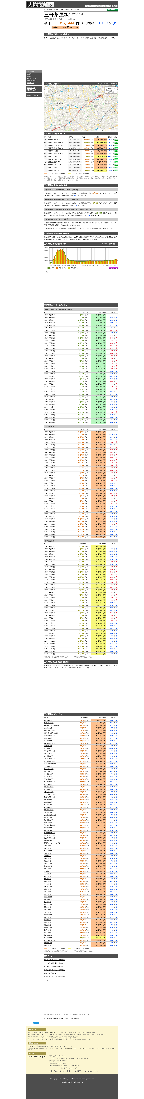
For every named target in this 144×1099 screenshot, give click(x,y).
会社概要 (78, 1071)
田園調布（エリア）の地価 (52, 843)
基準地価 (52, 1032)
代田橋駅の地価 (48, 753)
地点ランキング (32, 78)
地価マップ (30, 76)
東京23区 (60, 9)
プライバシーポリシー (92, 1071)
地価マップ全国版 (32, 95)
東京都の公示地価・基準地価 (53, 966)
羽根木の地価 (48, 886)
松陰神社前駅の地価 (50, 815)
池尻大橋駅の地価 (49, 743)
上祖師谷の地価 (48, 899)
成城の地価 (47, 845)
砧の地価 (46, 871)
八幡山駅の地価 (48, 792)
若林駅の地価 (48, 828)
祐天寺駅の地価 (48, 748)
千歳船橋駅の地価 (49, 730)
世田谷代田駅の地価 (50, 799)
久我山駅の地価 (48, 779)
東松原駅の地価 (48, 810)
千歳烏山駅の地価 (49, 797)
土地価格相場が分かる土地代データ (72, 1082)
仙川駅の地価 (48, 741)
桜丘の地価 (47, 861)
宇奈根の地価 (48, 927)
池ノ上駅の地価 (48, 804)
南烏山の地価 (48, 866)
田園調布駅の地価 (49, 833)
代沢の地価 (47, 874)
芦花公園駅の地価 (49, 794)
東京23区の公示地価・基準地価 (54, 963)
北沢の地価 (47, 891)
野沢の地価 (47, 907)
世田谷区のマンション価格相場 (54, 976)
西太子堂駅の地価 (49, 838)
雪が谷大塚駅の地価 (50, 764)
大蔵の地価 (47, 920)
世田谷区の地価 (32, 90)
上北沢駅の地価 (48, 789)
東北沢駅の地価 (48, 807)
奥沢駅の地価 (48, 830)
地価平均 (29, 74)
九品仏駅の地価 (48, 776)
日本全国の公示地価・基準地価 (54, 970)
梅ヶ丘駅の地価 (48, 774)
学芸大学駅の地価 (49, 758)
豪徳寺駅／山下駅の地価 (51, 725)
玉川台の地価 (48, 938)
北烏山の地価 (48, 863)
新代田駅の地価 (48, 802)
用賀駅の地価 (48, 746)
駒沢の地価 (47, 848)
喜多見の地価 (48, 935)
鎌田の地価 (47, 909)
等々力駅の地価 (48, 784)
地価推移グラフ (32, 80)
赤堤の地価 (47, 858)
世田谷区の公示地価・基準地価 (54, 960)
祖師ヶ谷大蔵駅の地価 (51, 733)
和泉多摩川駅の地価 (50, 825)
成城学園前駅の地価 (50, 840)
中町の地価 (47, 930)
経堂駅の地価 (48, 728)
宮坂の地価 (47, 917)
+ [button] (46, 88)
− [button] (46, 91)
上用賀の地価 (48, 943)
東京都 (53, 9)
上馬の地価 (47, 881)
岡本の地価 (47, 856)
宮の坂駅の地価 (48, 820)
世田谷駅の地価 (48, 720)
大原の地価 (47, 925)
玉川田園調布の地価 (50, 940)
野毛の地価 (47, 922)
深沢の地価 (47, 868)
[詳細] (116, 140)
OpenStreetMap (108, 130)
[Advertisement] (34, 38)
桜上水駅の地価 (48, 769)
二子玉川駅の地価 (49, 751)
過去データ (30, 83)
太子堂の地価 (48, 851)
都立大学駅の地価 (49, 761)
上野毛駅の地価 (48, 822)
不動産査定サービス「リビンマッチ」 (77, 1048)
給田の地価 (47, 894)
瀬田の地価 (47, 876)
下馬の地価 (47, 879)
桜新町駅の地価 (48, 771)
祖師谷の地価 (48, 897)
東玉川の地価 (48, 904)
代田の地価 (47, 912)
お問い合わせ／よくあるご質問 (59, 1071)
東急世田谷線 (109, 237)
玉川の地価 (47, 902)
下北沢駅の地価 (48, 723)
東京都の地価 (31, 88)
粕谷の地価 (47, 884)
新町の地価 (47, 932)
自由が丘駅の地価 (49, 735)
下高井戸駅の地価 (49, 781)
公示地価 (45, 1032)
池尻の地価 (47, 889)
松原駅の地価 (48, 812)
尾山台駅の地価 (48, 738)
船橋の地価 (47, 945)
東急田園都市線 (78, 237)
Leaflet (100, 130)
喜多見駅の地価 (48, 787)
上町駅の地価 (48, 817)
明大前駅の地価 (48, 756)
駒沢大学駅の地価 (49, 835)
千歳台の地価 (48, 914)
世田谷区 (68, 9)
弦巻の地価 (47, 853)
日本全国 (47, 9)
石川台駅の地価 (48, 766)
